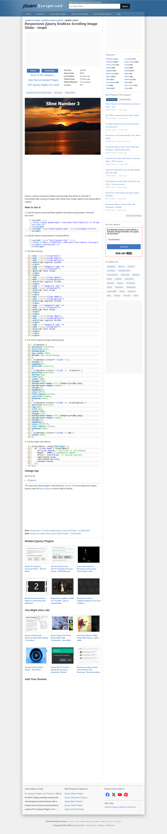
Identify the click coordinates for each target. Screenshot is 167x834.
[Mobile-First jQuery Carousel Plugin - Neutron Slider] (36, 555)
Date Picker (125, 275)
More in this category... (43, 75)
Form (126, 65)
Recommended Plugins (102, 14)
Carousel (131, 266)
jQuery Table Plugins (74, 805)
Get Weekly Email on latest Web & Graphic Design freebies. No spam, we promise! (123, 232)
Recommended (125, 99)
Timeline (117, 295)
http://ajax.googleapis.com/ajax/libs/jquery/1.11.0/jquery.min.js (65, 223)
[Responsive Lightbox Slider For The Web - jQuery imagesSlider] (62, 586)
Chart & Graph (129, 62)
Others (108, 76)
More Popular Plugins (134, 216)
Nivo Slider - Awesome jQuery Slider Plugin (122, 115)
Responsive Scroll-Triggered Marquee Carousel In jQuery (88, 600)
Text (107, 85)
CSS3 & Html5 (111, 65)
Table (126, 82)
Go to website (85, 82)
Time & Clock (129, 85)
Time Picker (130, 283)
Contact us (131, 807)
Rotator (127, 76)
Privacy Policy (91, 825)
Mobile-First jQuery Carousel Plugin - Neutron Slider (35, 568)
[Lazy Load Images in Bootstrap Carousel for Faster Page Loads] (88, 555)
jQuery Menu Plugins (74, 801)
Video (136, 295)
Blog (118, 14)
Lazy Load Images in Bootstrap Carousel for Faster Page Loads (86, 568)
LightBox (109, 71)
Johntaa (67, 486)
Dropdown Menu (124, 271)
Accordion (128, 59)
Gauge (122, 291)
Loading (127, 71)
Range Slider (111, 291)
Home (28, 14)
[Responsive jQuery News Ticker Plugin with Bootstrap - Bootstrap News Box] (88, 655)
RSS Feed (110, 825)
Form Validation (112, 275)
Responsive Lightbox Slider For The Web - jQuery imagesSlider (62, 600)
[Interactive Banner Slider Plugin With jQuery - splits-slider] (88, 624)
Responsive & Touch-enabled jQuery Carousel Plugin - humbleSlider (60, 531)
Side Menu (131, 291)
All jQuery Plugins (112, 59)
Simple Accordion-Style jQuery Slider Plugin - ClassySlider (55, 534)
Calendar (118, 279)
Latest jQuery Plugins (58, 14)
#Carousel (58, 93)
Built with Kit (124, 253)
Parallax (120, 283)
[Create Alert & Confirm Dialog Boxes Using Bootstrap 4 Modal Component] (62, 655)
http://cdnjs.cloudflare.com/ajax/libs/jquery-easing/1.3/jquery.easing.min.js (65, 243)
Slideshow (128, 79)
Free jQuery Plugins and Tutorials (43, 5)
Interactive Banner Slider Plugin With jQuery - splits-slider (88, 637)
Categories (40, 14)
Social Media (110, 82)
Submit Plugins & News (115, 807)
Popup (109, 287)
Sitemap (101, 825)
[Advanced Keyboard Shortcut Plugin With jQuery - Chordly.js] (36, 624)
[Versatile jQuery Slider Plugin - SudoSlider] (36, 655)
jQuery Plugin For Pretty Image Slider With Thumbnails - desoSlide (61, 637)
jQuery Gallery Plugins (74, 809)
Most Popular (111, 99)
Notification (119, 287)
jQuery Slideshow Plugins (76, 797)
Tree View (127, 295)
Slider (108, 79)
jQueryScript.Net (78, 825)
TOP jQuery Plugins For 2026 (43, 85)
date (34, 480)
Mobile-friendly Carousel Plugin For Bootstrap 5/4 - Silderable (35, 600)
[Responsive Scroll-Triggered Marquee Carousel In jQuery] (88, 586)
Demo (33, 71)
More (53, 809)
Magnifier (136, 275)
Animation (109, 62)
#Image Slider (70, 93)
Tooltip (108, 88)
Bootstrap (110, 283)
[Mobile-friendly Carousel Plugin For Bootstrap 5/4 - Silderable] (36, 586)
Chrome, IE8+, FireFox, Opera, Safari (39, 93)
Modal (109, 279)
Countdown (111, 271)
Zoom (126, 88)
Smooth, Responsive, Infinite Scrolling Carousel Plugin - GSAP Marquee (62, 568)
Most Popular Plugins (80, 14)
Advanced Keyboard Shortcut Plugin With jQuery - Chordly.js (36, 637)
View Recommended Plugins (43, 80)
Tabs (109, 295)
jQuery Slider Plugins (74, 794)
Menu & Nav (110, 74)
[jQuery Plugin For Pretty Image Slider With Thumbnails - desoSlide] (62, 624)
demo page (45, 489)
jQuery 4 (121, 266)
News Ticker (129, 279)
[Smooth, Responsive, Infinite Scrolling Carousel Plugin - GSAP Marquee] (62, 555)
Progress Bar (131, 287)
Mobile (126, 74)
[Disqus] (63, 711)
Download (50, 71)
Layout (126, 68)
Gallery (108, 68)
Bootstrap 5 (111, 266)
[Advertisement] (63, 49)
